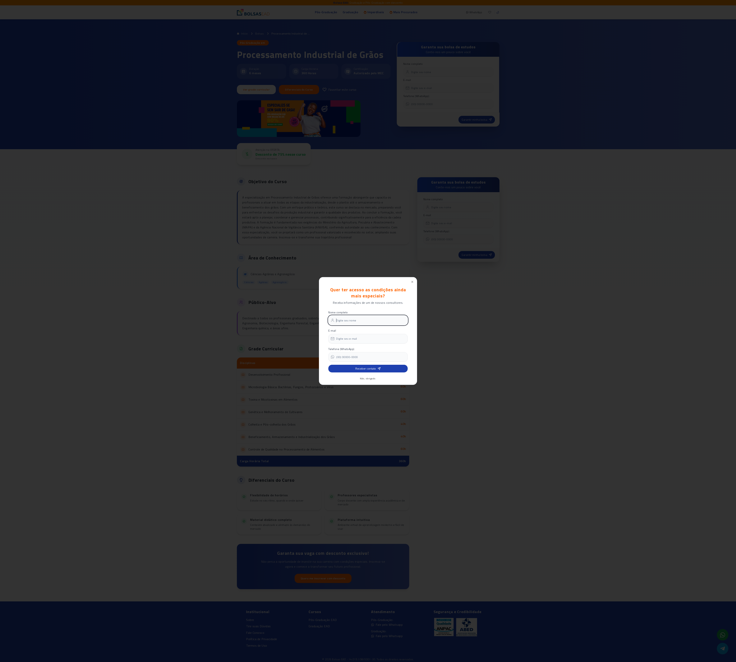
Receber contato (365, 368)
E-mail (332, 331)
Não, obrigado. (368, 378)
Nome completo (338, 312)
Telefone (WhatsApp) (341, 349)
